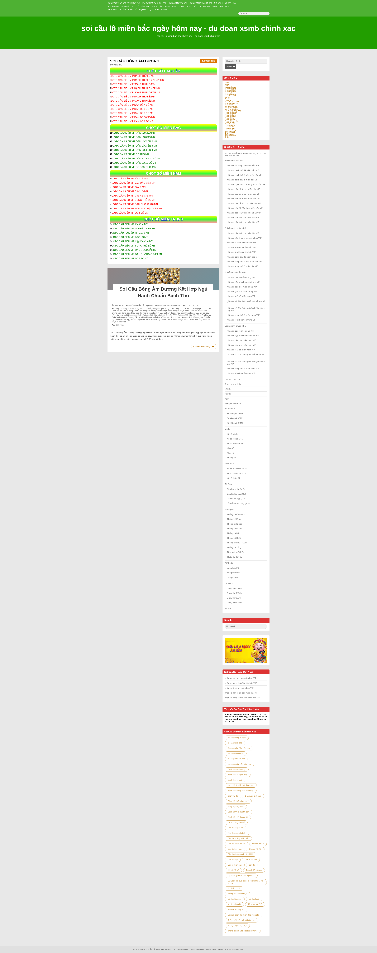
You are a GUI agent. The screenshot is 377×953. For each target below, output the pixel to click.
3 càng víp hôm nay (236, 759)
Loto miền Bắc (229, 127)
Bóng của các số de (183, 308)
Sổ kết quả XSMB (230, 88)
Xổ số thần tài (229, 105)
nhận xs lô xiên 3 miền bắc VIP (241, 247)
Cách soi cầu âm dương (122, 311)
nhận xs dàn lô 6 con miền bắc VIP (243, 222)
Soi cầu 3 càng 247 (236, 909)
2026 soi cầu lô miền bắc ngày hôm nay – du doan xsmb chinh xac (161, 949)
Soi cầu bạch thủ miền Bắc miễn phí (243, 915)
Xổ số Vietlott (233, 434)
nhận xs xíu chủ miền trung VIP (241, 320)
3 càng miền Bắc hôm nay (239, 748)
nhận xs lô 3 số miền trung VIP (241, 296)
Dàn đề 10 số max (254, 870)
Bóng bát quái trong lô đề (163, 308)
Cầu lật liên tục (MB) (231, 108)
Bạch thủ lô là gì (235, 780)
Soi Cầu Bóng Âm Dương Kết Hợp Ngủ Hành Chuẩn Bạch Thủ (139, 317)
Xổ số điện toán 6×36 (237, 469)
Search (230, 66)
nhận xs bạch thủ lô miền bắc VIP (242, 180)
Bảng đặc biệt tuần (236, 806)
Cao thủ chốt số (190, 311)
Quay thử (229, 583)
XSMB (227, 82)
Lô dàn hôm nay (235, 899)
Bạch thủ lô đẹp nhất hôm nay (240, 790)
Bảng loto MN (233, 572)
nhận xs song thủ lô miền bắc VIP (242, 266)
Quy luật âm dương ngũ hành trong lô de (177, 313)
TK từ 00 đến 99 (230, 125)
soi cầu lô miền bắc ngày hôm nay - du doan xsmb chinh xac (188, 28)
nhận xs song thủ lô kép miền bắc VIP (244, 261)
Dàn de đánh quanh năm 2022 (240, 854)
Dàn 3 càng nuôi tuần (237, 833)
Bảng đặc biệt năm (253, 796)
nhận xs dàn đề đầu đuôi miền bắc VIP (245, 208)
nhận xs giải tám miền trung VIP (242, 291)
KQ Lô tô (229, 563)
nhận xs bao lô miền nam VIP (240, 331)
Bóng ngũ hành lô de (202, 308)
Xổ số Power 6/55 (235, 443)
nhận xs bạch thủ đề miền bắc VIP (243, 170)
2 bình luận (119, 325)
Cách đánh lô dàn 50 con (238, 812)
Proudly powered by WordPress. (203, 949)
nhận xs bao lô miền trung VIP (241, 277)
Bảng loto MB (233, 568)
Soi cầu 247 (148, 315)
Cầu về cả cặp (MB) (231, 109)
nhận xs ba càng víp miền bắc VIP (243, 165)
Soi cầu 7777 (171, 315)
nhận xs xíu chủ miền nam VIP (241, 373)
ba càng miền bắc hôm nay (239, 764)
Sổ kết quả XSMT (230, 91)
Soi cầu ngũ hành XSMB (161, 319)
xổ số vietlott (229, 93)
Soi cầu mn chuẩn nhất (235, 326)
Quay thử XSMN (230, 133)
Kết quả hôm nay (233, 403)
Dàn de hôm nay (235, 849)
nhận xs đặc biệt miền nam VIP (241, 340)
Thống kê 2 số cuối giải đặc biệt (241, 920)
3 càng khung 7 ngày (237, 737)
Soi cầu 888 (183, 315)
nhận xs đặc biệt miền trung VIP (242, 287)
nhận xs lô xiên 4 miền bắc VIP (241, 252)
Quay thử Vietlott (230, 136)
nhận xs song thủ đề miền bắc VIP (243, 257)
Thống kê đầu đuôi (231, 112)
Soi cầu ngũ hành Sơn (140, 319)
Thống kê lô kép (230, 116)
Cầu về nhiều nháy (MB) (233, 110)
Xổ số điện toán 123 (231, 103)
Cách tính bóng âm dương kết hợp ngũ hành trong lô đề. (158, 311)
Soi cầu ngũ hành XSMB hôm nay (187, 319)
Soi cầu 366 (159, 315)
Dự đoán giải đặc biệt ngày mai (241, 875)
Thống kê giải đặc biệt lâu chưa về (242, 931)
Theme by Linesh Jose (234, 949)
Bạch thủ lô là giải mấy (237, 775)
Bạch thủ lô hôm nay (236, 769)
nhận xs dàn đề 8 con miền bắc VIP (243, 198)
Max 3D (227, 97)
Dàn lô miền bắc (235, 865)
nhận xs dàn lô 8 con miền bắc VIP (243, 233)
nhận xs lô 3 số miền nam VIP (241, 350)
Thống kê (228, 100)
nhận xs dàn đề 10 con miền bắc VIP (244, 203)
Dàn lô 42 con (251, 859)
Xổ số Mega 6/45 (235, 439)
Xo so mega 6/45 (230, 94)
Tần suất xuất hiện (231, 124)
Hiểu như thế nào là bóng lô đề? (144, 313)
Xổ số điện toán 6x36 (232, 102)
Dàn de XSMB (255, 849)
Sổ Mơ (228, 608)
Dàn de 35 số (258, 844)
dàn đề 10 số (233, 870)
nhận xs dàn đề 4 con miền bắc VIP (243, 189)
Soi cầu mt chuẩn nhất (235, 272)
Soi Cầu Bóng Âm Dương (200, 315)
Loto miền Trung (230, 130)
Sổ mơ (227, 137)
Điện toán (229, 463)
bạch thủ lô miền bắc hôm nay (241, 785)
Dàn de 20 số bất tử (236, 844)
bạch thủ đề (233, 796)
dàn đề (252, 865)
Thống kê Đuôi (230, 119)
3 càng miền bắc (235, 743)
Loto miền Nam (230, 128)
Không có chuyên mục (237, 894)
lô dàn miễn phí (234, 904)
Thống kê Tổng (230, 122)
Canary (220, 949)
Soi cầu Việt (120, 322)
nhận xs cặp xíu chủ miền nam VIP (243, 335)
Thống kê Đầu (229, 118)
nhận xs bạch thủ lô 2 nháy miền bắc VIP (246, 184)
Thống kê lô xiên (230, 115)
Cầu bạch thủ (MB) (231, 106)
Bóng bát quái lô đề (143, 308)
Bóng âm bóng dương (124, 308)
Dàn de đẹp (233, 859)
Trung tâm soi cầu (233, 384)
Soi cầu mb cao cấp (234, 160)
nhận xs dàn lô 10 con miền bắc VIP (244, 213)
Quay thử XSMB (230, 131)
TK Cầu (228, 484)
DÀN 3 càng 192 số (236, 822)
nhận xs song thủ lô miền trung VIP (243, 315)
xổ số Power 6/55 (230, 96)
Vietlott (228, 429)
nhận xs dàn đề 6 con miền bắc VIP (243, 194)
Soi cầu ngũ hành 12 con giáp (190, 317)
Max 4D (227, 99)
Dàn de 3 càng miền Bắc (238, 838)
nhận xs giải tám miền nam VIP (241, 345)
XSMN (227, 84)
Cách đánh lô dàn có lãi (238, 817)
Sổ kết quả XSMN (230, 90)
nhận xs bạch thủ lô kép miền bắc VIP (244, 175)
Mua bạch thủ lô (255, 904)
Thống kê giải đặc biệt (237, 925)
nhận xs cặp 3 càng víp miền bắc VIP (244, 238)
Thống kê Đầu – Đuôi (232, 121)
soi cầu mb (171, 317)
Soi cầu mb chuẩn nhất (235, 228)
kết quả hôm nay (230, 87)
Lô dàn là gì (254, 899)
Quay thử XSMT (230, 134)
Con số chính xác (233, 379)
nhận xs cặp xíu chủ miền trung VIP (243, 282)
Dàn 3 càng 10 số (235, 828)
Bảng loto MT (233, 577)
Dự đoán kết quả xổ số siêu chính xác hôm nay (245, 882)
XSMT (227, 85)
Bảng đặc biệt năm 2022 (238, 801)
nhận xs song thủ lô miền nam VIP (243, 368)
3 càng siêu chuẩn (235, 753)
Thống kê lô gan (230, 113)
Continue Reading (204, 347)
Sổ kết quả (230, 408)
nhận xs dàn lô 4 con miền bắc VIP (243, 217)
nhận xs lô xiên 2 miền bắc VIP (241, 242)
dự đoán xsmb (234, 888)
